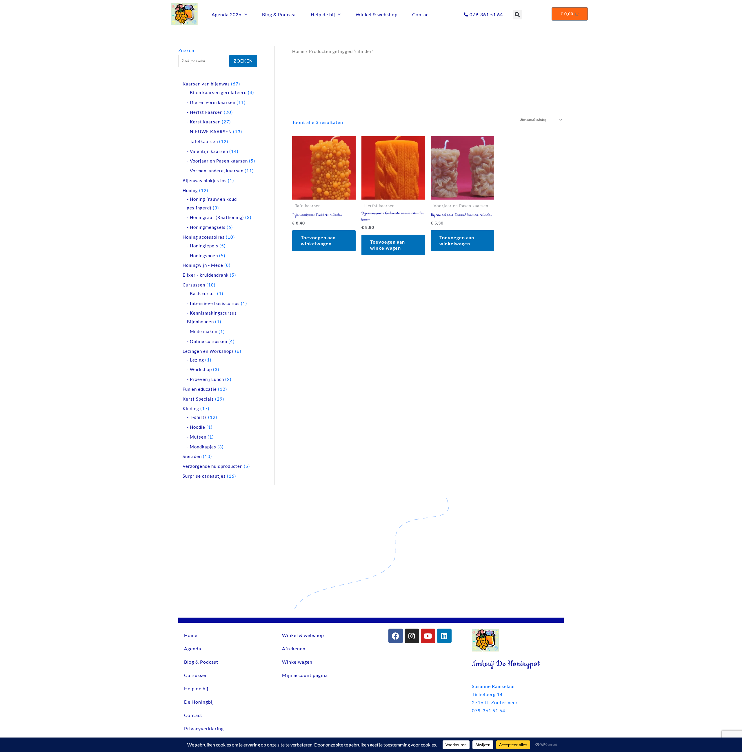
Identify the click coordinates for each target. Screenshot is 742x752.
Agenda (192, 648)
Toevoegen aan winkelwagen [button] (318, 240)
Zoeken (186, 50)
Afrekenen (293, 648)
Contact (421, 14)
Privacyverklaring (204, 728)
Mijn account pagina (305, 675)
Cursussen (196, 675)
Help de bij (323, 14)
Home (298, 51)
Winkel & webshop (377, 14)
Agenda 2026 (226, 14)
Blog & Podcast (279, 14)
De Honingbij (199, 701)
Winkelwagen (297, 662)
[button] (517, 14)
